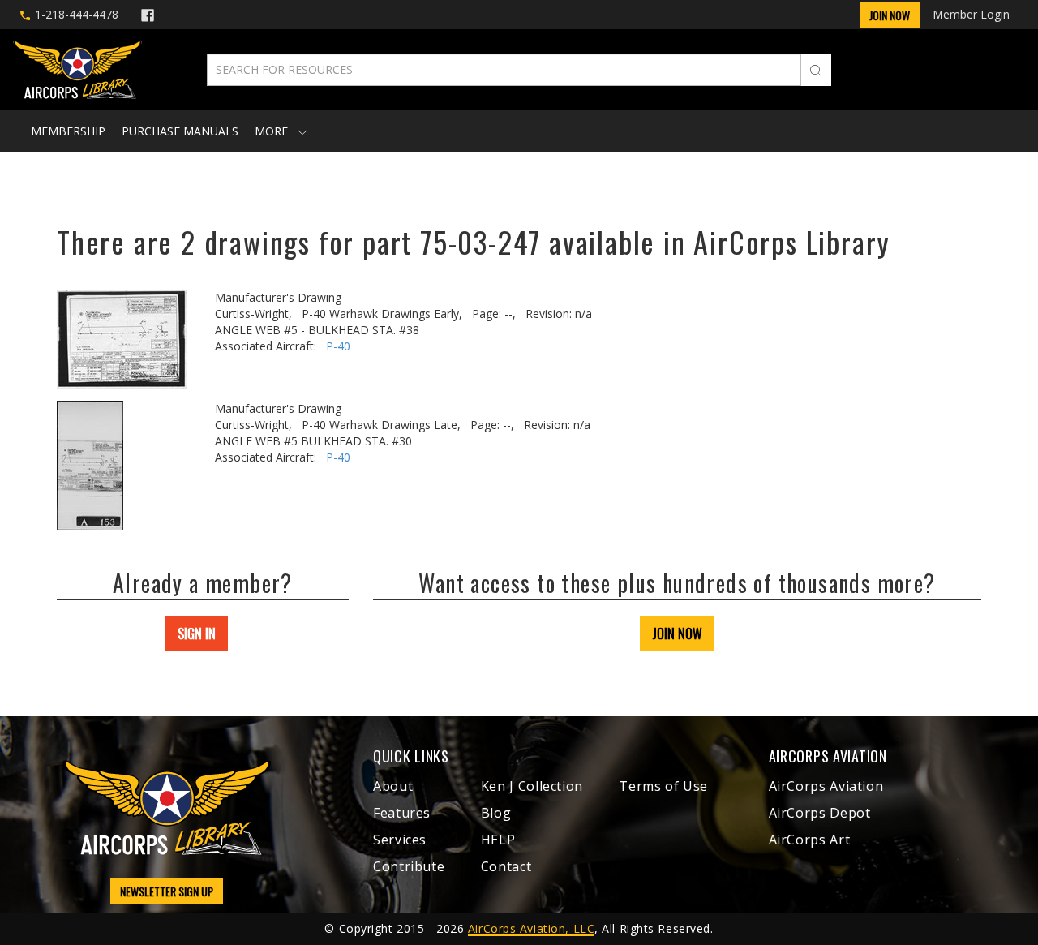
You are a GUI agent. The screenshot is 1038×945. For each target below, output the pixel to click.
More (273, 131)
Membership (68, 131)
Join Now (889, 15)
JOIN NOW (677, 633)
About (393, 786)
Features (402, 813)
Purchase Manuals (180, 131)
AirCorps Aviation (826, 786)
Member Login (971, 14)
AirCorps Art (810, 839)
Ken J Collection (532, 786)
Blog (496, 813)
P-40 (338, 346)
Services (400, 839)
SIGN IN (197, 633)
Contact (506, 866)
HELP (498, 839)
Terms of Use (663, 786)
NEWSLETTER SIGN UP (166, 891)
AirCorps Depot (820, 813)
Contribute (408, 866)
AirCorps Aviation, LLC (531, 928)
